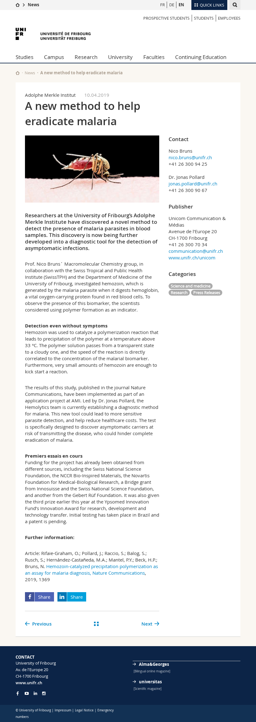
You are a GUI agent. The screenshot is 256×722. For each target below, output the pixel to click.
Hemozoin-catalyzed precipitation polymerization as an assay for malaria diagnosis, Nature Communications (91, 569)
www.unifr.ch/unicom (192, 257)
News (33, 4)
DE (171, 4)
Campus (54, 57)
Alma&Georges (154, 664)
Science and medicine (190, 286)
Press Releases (206, 292)
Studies (24, 57)
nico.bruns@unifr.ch (190, 157)
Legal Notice (84, 710)
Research (86, 57)
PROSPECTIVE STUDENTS (166, 18)
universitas (150, 682)
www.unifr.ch (29, 682)
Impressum (63, 710)
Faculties (154, 57)
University (120, 57)
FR (162, 4)
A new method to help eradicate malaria (81, 73)
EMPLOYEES (229, 18)
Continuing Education (200, 57)
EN (181, 4)
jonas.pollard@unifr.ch (193, 183)
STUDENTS (204, 18)
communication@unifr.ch (196, 251)
